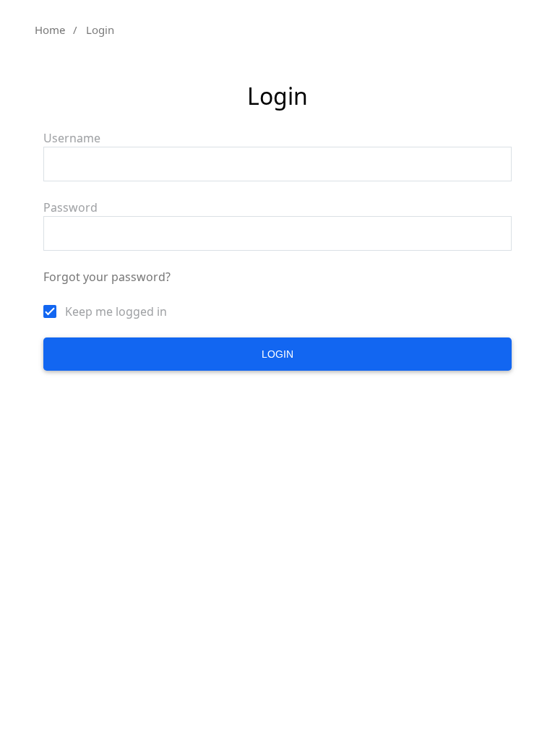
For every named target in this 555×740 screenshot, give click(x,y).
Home (50, 29)
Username (71, 138)
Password (70, 207)
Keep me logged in (116, 311)
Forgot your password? (107, 277)
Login (277, 354)
